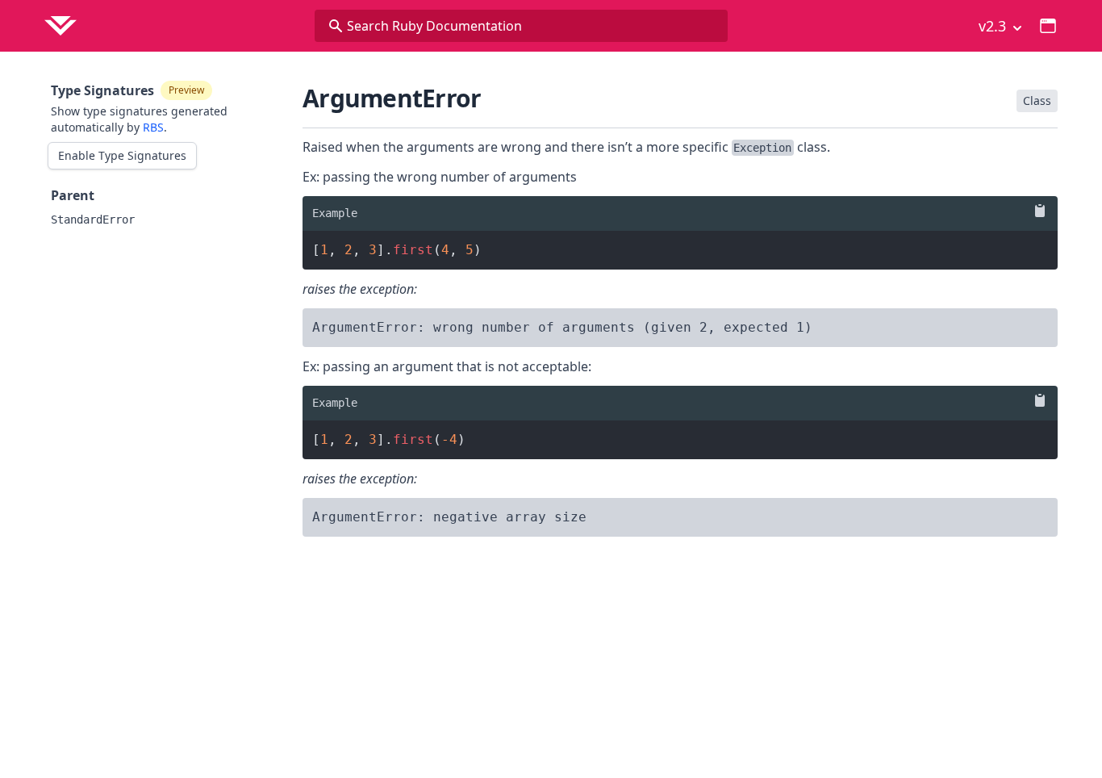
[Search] (336, 26)
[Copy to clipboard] (1036, 211)
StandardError (93, 219)
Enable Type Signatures (122, 155)
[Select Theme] (1048, 26)
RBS (153, 127)
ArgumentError (392, 98)
